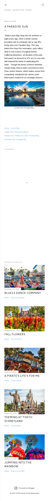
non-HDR (24, 136)
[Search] (43, 4)
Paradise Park (9, 139)
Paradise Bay (34, 136)
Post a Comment (17, 298)
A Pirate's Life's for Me (22, 376)
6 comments (16, 426)
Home (7, 10)
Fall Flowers (14, 334)
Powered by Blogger (27, 488)
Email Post (15, 128)
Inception (18, 10)
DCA (12, 132)
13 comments (16, 339)
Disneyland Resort (22, 132)
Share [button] (6, 128)
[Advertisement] (24, 237)
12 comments (16, 380)
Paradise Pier (21, 139)
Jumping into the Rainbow (18, 464)
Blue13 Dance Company (22, 293)
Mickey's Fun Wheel (12, 136)
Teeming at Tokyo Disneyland (18, 419)
